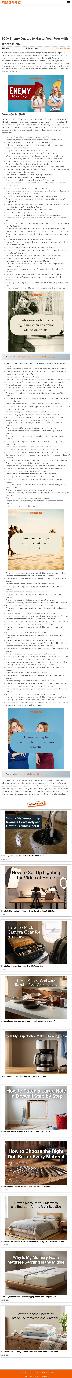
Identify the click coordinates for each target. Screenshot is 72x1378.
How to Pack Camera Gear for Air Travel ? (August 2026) (22, 966)
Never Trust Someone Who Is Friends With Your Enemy (34, 357)
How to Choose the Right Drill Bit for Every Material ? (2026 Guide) (26, 1186)
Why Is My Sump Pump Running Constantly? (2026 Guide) (22, 856)
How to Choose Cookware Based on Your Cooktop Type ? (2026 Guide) (28, 1021)
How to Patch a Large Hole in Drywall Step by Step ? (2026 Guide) (25, 1131)
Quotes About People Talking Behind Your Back (31, 774)
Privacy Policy (27, 1377)
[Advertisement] (36, 19)
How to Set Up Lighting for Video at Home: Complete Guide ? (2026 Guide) (29, 911)
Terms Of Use (39, 1377)
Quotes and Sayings (64, 48)
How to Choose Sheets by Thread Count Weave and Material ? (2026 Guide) (29, 1352)
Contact (47, 1377)
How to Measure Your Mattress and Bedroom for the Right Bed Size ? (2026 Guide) (32, 1242)
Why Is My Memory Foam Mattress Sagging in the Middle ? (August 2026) (28, 1297)
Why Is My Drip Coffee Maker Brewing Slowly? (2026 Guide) (23, 1076)
